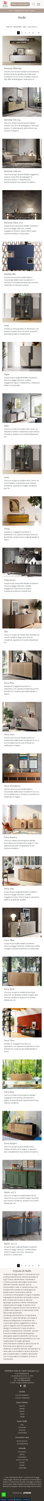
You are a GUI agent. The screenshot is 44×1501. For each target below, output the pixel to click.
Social (22, 1462)
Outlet (22, 1465)
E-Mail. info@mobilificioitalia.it (22, 1383)
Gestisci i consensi (23, 1500)
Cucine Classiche (22, 1398)
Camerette (22, 1433)
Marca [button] (9, 27)
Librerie (22, 1406)
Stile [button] (24, 27)
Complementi (22, 1444)
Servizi (22, 1454)
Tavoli (22, 1414)
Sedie (22, 1417)
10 (39, 33)
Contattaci (22, 1457)
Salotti (22, 1411)
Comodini (22, 1427)
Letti (22, 1425)
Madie (33, 11)
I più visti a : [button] (33, 27)
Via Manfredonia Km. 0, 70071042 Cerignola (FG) (22, 1377)
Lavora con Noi (22, 1460)
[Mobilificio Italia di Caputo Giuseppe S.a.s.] (5, 4)
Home (11, 11)
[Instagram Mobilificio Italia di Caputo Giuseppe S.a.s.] (24, 1386)
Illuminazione (22, 1441)
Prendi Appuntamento (20, 4)
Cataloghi (22, 1468)
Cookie (10, 1500)
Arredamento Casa (22, 11)
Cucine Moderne (22, 1395)
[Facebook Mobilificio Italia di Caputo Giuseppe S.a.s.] (20, 1386)
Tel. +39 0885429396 (22, 1380)
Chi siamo (22, 1452)
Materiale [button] (17, 27)
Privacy (3, 1500)
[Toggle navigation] (38, 4)
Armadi (22, 1430)
